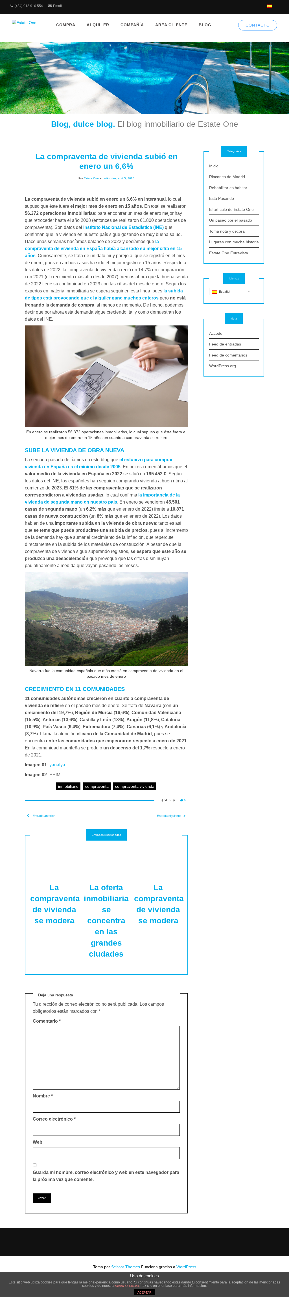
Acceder (216, 333)
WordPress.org (222, 366)
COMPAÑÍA (132, 25)
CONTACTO (258, 25)
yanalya (57, 764)
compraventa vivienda (134, 786)
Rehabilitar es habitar (228, 187)
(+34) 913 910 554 (28, 6)
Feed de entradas (225, 344)
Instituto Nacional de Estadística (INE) (123, 227)
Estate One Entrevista (228, 253)
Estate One (91, 178)
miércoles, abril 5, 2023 (119, 178)
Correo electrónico (54, 1119)
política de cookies (127, 1285)
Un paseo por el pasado (230, 220)
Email (57, 6)
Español (223, 291)
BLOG (205, 25)
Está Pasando (221, 198)
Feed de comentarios (228, 355)
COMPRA (65, 25)
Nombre (43, 1095)
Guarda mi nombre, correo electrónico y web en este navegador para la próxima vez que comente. (106, 1176)
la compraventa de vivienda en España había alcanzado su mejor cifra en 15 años (103, 248)
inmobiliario (68, 786)
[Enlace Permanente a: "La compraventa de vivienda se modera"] (54, 857)
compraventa (97, 786)
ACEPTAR (144, 1292)
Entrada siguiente (169, 815)
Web (37, 1142)
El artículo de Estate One (231, 209)
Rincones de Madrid (227, 176)
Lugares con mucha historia (234, 242)
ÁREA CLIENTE (171, 25)
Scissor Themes (125, 1267)
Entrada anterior (43, 815)
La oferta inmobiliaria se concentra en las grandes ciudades (106, 920)
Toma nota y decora (227, 231)
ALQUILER (98, 25)
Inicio (213, 166)
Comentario (47, 1021)
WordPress (186, 1267)
